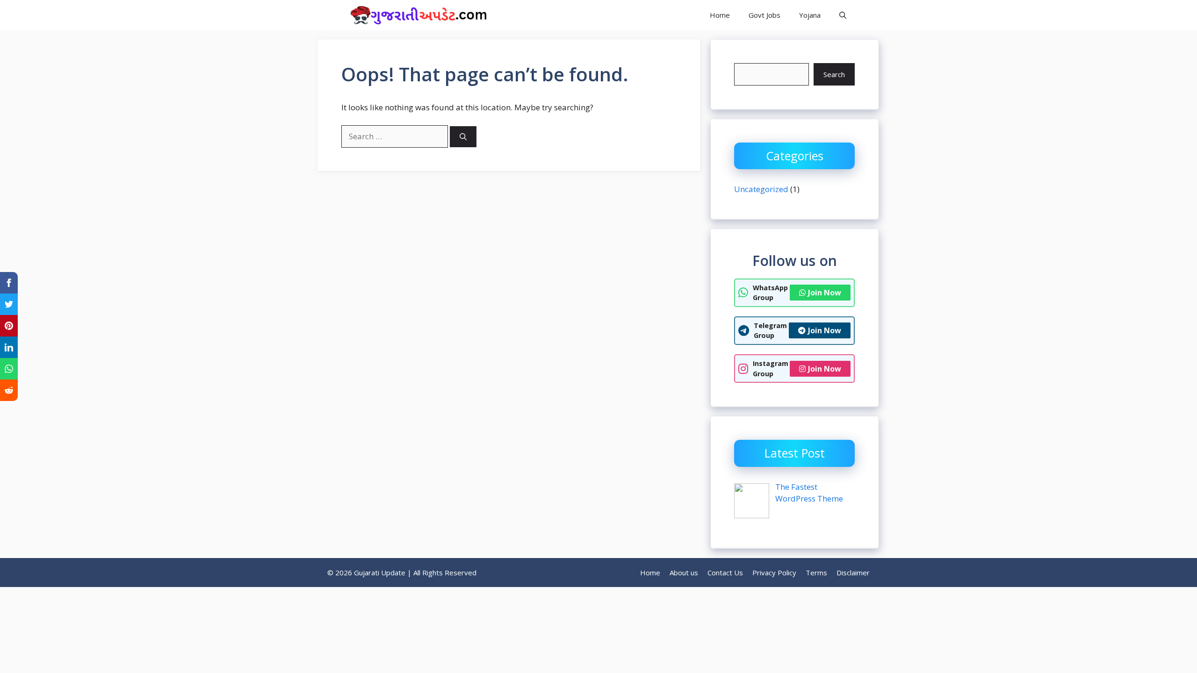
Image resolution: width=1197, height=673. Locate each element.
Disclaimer (853, 572)
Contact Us (725, 572)
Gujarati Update (543, 15)
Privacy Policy (774, 572)
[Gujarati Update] (416, 15)
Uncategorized (761, 189)
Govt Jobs (764, 15)
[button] (843, 15)
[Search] (463, 136)
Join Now (824, 292)
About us (684, 572)
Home (720, 15)
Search (834, 74)
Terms (816, 572)
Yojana (810, 15)
